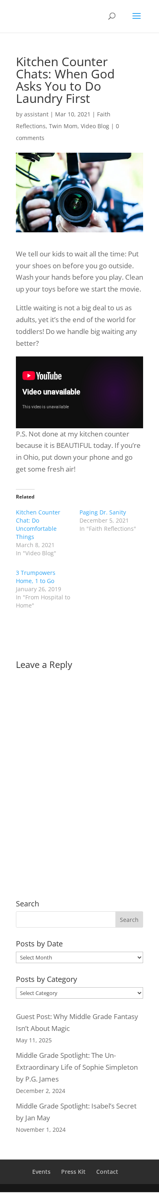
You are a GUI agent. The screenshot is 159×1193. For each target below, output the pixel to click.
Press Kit (73, 1171)
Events (41, 1171)
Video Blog (95, 126)
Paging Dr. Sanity (103, 512)
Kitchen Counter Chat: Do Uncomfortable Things (38, 524)
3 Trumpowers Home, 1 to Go (35, 577)
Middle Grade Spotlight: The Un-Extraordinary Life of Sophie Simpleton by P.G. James (77, 1067)
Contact (107, 1171)
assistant (36, 114)
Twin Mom (63, 126)
